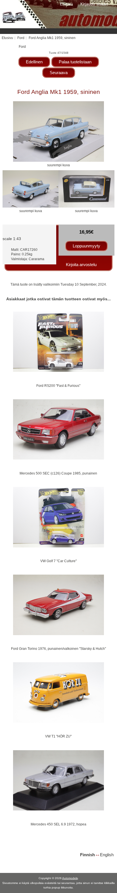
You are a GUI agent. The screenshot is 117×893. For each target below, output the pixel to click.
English (107, 854)
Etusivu (66, 4)
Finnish (87, 854)
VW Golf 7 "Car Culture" (58, 561)
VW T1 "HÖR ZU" (58, 736)
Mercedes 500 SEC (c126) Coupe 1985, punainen (58, 473)
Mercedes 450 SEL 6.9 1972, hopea (58, 824)
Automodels (70, 878)
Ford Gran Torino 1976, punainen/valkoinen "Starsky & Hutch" (58, 648)
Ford (20, 38)
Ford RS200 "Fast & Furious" (58, 385)
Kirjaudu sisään (94, 4)
